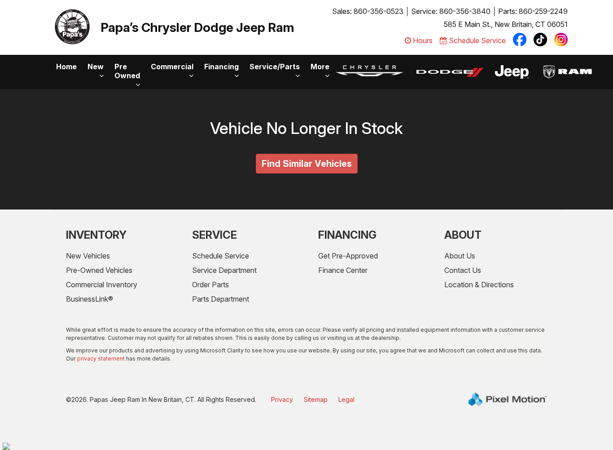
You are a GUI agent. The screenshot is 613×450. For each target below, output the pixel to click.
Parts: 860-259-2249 (533, 11)
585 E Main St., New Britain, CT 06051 (506, 24)
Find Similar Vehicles (307, 163)
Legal (346, 399)
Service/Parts (275, 66)
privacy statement (101, 358)
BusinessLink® (89, 298)
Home (66, 66)
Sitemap (316, 399)
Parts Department (220, 298)
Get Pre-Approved (348, 255)
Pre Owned (127, 71)
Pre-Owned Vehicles (99, 270)
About (463, 234)
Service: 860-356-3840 (450, 11)
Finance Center (343, 270)
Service (214, 234)
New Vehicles (88, 255)
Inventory (96, 234)
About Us (459, 255)
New (96, 66)
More (320, 66)
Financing (221, 66)
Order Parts (210, 284)
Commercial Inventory (101, 284)
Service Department (224, 270)
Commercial (172, 66)
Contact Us (462, 270)
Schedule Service (220, 255)
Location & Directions (479, 284)
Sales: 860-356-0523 (367, 11)
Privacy (282, 399)
